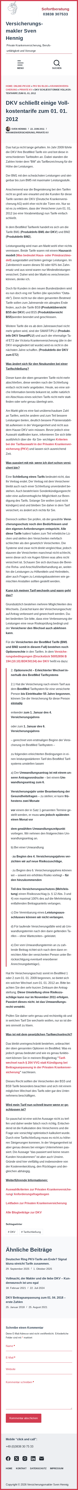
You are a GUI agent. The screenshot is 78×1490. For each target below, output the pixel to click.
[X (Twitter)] (16, 1458)
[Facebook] (8, 1458)
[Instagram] (24, 1458)
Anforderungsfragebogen (31, 1194)
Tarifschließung (31, 1231)
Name (10, 1345)
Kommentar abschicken (23, 1418)
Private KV (25, 89)
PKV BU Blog (40, 86)
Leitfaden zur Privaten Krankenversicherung (36, 1203)
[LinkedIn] (33, 1458)
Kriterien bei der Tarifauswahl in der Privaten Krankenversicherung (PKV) (39, 444)
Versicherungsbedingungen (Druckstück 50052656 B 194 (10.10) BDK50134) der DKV (36, 656)
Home (9, 1468)
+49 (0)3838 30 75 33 (19, 1446)
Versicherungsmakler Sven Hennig (24, 31)
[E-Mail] (41, 1458)
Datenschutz (38, 1468)
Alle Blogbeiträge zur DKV (24, 1212)
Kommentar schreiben (20, 1382)
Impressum (56, 1468)
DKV (11, 1231)
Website (10, 1369)
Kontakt (21, 1468)
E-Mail (10, 1357)
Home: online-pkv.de (18, 86)
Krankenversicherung (20, 132)
